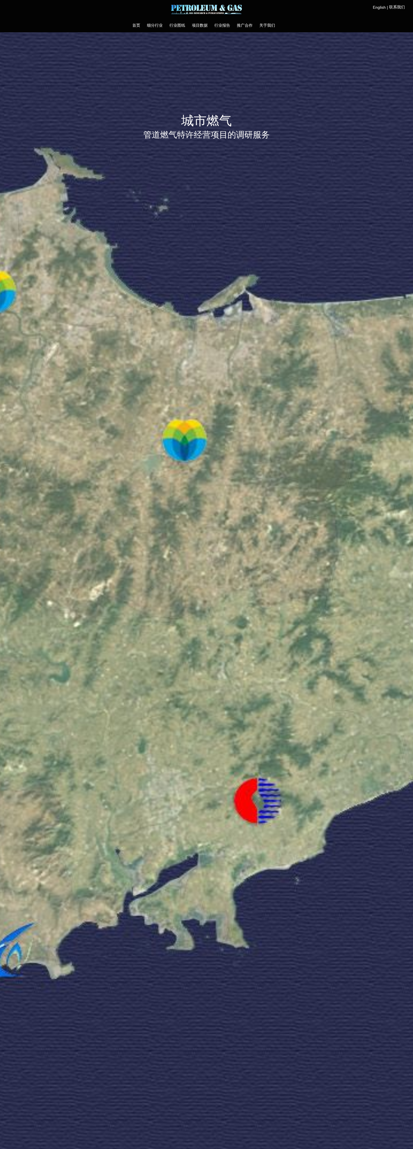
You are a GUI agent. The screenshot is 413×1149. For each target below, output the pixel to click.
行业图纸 (177, 25)
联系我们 (397, 7)
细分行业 (155, 25)
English (379, 7)
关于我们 (267, 25)
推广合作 (245, 25)
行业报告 (222, 25)
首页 (136, 25)
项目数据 (200, 25)
